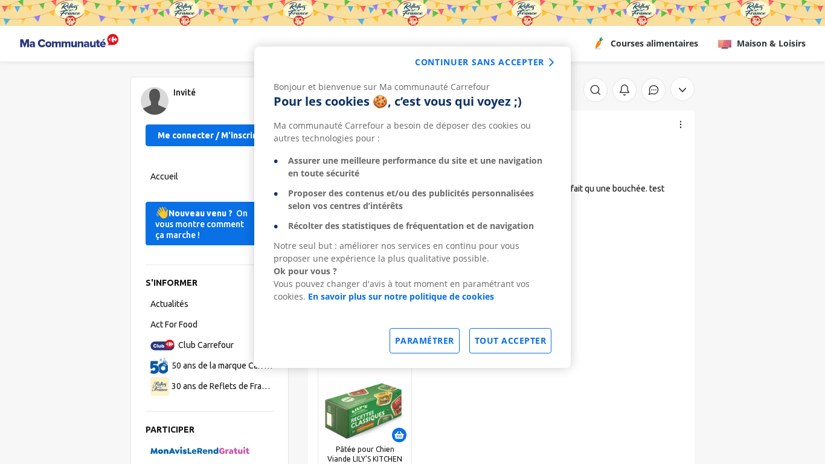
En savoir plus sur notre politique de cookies (401, 296)
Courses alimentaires (654, 43)
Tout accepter (511, 340)
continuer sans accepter (479, 62)
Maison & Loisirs (771, 43)
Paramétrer (424, 340)
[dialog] (412, 207)
